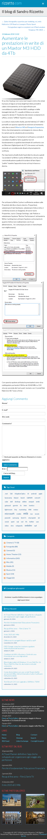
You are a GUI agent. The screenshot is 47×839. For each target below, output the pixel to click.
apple (40, 494)
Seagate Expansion (36, 127)
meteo (35, 510)
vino (12, 526)
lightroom (8, 510)
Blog (18, 735)
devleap (17, 502)
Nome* (5, 403)
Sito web (5, 417)
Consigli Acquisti (37, 741)
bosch (23, 498)
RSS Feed (5, 741)
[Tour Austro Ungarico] (12, 800)
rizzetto (12, 3)
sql (18, 522)
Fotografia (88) (12, 547)
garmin (15, 506)
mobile (19, 514)
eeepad (31, 502)
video (7, 526)
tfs (26, 522)
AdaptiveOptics (20, 494)
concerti (37, 498)
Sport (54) (10, 574)
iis (21, 506)
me (29, 509)
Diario (4, 718)
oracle (37, 514)
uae (37, 522)
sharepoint (32, 518)
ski (39, 518)
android (33, 494)
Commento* (7, 423)
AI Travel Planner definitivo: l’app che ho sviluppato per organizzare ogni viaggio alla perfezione (21, 757)
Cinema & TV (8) (12, 543)
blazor (16, 498)
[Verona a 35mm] (12, 817)
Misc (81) (9, 562)
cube (6, 502)
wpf (35, 526)
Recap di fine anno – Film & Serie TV (18, 776)
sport (12, 522)
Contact (34, 735)
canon (29, 497)
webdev (28, 525)
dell (11, 502)
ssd (22, 522)
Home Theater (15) (13, 554)
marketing (22, 510)
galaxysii (8, 506)
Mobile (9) (10, 566)
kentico (31, 506)
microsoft (9, 513)
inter (25, 506)
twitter (31, 522)
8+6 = (4, 469)
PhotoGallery (13, 718)
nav (31, 514)
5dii (11, 494)
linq (15, 510)
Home (4, 735)
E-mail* (5, 410)
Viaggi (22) (10, 578)
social (7, 522)
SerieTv (23, 518)
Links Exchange (22, 741)
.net (6, 494)
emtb (37, 502)
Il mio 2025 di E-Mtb (11, 785)
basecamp (8, 498)
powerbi (7, 518)
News (4, 738)
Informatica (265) (13, 558)
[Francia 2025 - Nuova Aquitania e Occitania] (35, 817)
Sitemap (19, 738)
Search (33, 738)
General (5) (10, 550)
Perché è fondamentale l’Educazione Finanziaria (23, 768)
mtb (25, 513)
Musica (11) (10, 570)
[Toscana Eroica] (35, 800)
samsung (15, 518)
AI (28, 494)
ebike (24, 502)
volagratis (19, 526)
